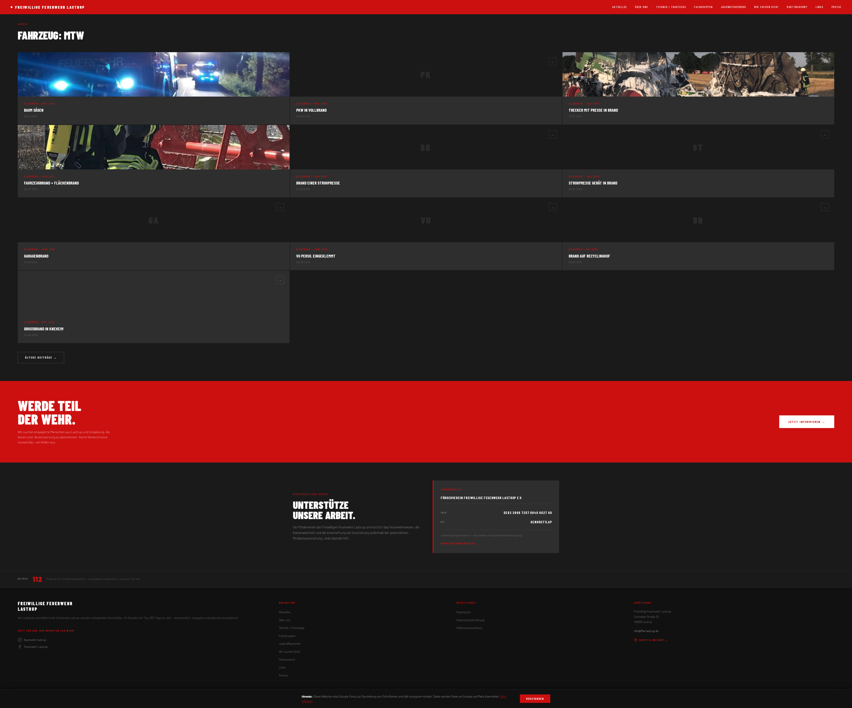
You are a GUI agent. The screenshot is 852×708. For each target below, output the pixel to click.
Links (820, 6)
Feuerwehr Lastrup (36, 647)
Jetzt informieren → (806, 422)
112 (37, 579)
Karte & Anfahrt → (653, 639)
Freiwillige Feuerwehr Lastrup (50, 7)
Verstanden (535, 698)
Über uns (641, 6)
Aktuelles (619, 6)
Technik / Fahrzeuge (671, 6)
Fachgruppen (703, 6)
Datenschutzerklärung (470, 620)
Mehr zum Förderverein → (460, 543)
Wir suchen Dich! (766, 6)
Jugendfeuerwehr (733, 6)
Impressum (463, 612)
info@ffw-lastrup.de (646, 631)
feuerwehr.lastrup (35, 640)
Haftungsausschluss (469, 628)
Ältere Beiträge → (41, 357)
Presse (836, 6)
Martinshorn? (797, 6)
